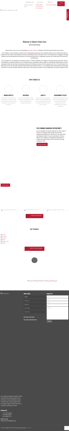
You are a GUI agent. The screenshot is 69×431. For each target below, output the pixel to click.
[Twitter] (62, 428)
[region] (34, 21)
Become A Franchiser (42, 144)
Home (26, 297)
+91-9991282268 (34, 268)
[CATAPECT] (3, 243)
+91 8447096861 (39, 4)
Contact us (27, 312)
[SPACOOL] (3, 235)
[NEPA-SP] (3, 240)
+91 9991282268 (39, 6)
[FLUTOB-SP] (3, 238)
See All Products (5, 185)
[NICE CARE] (3, 236)
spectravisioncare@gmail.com (52, 4)
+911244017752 (34, 271)
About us (26, 300)
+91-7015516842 (34, 264)
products (26, 304)
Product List (61, 3)
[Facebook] (61, 428)
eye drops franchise (33, 50)
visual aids (27, 308)
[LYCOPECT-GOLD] (5, 241)
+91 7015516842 (39, 8)
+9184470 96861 (34, 275)
